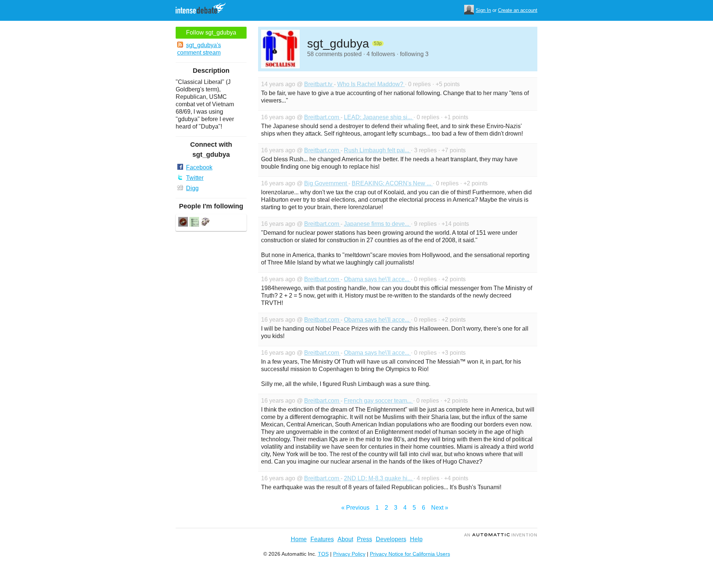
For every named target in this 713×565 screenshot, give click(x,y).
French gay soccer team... (378, 400)
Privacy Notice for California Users (410, 554)
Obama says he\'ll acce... (377, 279)
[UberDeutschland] (205, 222)
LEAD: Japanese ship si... (378, 117)
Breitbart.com (322, 117)
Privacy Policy (349, 554)
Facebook (199, 167)
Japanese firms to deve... (377, 224)
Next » (439, 507)
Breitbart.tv (319, 84)
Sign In (483, 10)
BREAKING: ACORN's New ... (392, 183)
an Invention (500, 535)
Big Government (326, 183)
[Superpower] (194, 222)
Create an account (517, 10)
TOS (323, 554)
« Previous (355, 507)
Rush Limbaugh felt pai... (377, 150)
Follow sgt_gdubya (211, 32)
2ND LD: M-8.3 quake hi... (378, 478)
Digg (192, 188)
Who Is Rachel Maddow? (371, 84)
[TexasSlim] (183, 222)
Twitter (195, 178)
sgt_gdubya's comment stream (199, 49)
